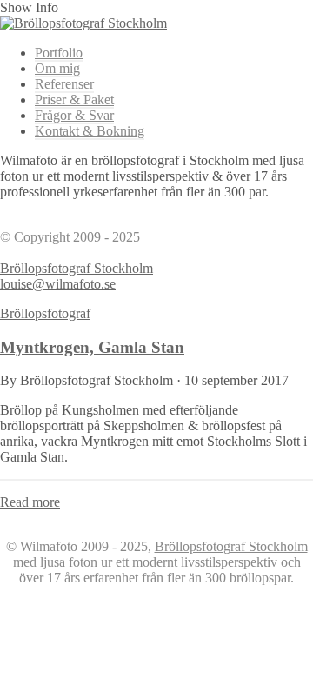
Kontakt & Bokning (89, 130)
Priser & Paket (74, 99)
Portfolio (59, 52)
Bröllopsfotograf (45, 313)
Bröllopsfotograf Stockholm (76, 268)
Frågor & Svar (74, 115)
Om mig (57, 68)
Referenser (64, 83)
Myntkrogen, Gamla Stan (92, 347)
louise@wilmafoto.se (58, 283)
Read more (30, 502)
